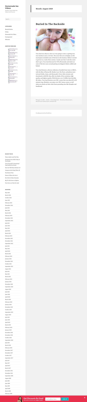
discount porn (68, 100)
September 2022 (9, 243)
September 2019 (9, 312)
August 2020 (8, 289)
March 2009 (8, 391)
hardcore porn (45, 101)
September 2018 (9, 340)
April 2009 (7, 388)
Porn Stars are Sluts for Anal (12, 183)
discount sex (39, 101)
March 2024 (8, 213)
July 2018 (7, 342)
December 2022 (9, 238)
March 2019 (8, 325)
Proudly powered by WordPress (43, 113)
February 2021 (8, 279)
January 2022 (8, 258)
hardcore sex (53, 101)
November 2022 (9, 241)
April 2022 (7, 251)
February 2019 (8, 327)
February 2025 (8, 203)
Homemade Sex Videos (11, 7)
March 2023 (8, 233)
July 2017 (7, 360)
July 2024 (7, 208)
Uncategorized (8, 37)
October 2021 (8, 264)
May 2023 (7, 228)
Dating (6, 32)
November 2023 (9, 218)
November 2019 (9, 307)
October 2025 (8, 197)
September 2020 (9, 286)
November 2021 (9, 261)
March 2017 (8, 368)
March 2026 (8, 195)
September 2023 (9, 220)
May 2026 (7, 192)
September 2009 (9, 375)
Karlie (48, 100)
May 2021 (7, 274)
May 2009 (7, 386)
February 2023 (8, 236)
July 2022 (7, 246)
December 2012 (9, 370)
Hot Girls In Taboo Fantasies (12, 178)
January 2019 (8, 330)
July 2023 (7, 223)
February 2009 (8, 393)
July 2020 (7, 292)
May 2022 (7, 248)
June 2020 (7, 294)
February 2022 (8, 256)
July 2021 (7, 271)
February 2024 (8, 215)
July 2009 (7, 381)
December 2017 (9, 350)
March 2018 (8, 345)
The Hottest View (9, 172)
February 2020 (8, 302)
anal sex (63, 100)
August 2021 (8, 269)
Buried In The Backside (50, 24)
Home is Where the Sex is (11, 175)
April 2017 (7, 365)
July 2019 (7, 317)
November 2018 (9, 335)
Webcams (7, 39)
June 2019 (7, 320)
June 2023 (7, 225)
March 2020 (8, 299)
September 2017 (9, 358)
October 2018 (8, 337)
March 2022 (8, 253)
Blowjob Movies (9, 29)
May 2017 (7, 363)
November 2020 (9, 284)
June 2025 (7, 200)
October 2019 (8, 309)
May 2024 (7, 210)
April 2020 (7, 297)
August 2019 (8, 314)
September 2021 (9, 266)
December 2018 (9, 332)
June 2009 (7, 383)
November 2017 (9, 353)
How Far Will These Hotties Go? (12, 167)
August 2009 (8, 378)
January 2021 (8, 281)
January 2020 (8, 304)
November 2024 (9, 205)
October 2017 (8, 355)
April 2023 (7, 230)
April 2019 (7, 322)
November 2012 (9, 373)
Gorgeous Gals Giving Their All (12, 170)
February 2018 (8, 348)
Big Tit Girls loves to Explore (12, 180)
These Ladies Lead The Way (12, 157)
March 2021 (8, 276)
